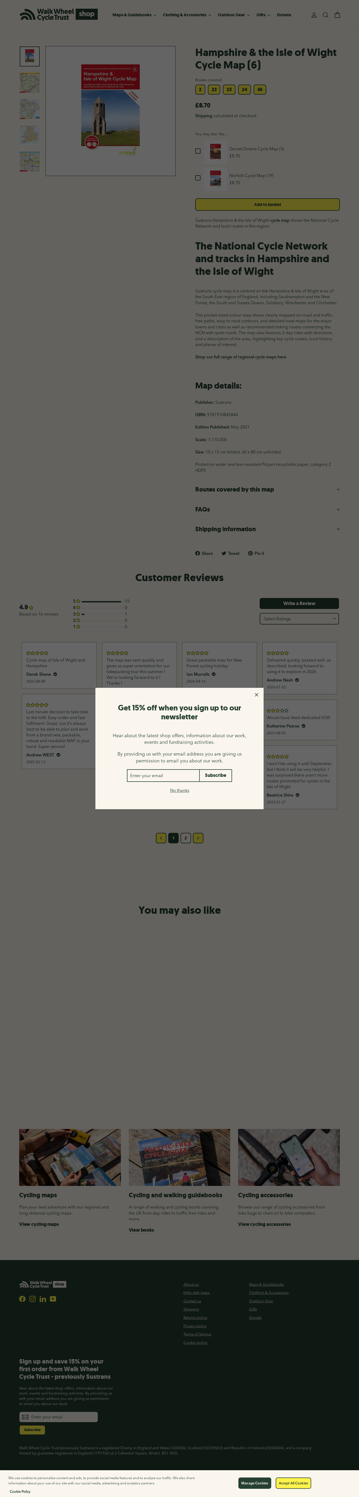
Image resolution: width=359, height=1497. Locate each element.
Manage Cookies (254, 1483)
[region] (179, 1483)
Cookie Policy (20, 1491)
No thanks (179, 790)
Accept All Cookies (293, 1483)
